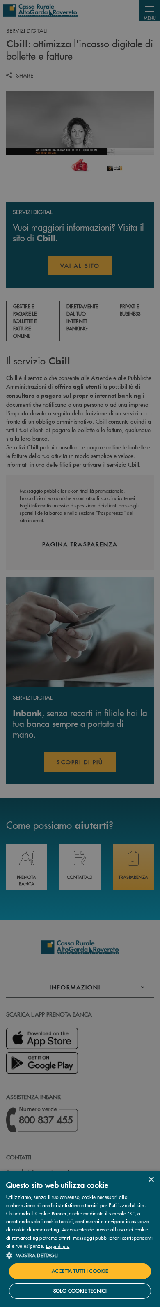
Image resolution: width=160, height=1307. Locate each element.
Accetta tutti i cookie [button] (80, 1271)
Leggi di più (58, 1245)
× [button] (151, 1180)
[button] (80, 1255)
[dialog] (80, 1239)
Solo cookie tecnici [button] (80, 1290)
